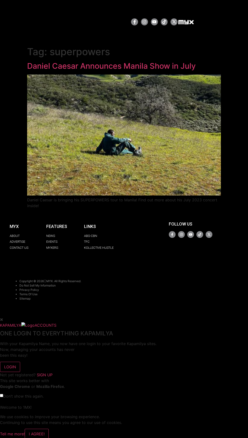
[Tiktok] (164, 21)
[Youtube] (154, 21)
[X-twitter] (174, 21)
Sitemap (25, 298)
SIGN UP (45, 374)
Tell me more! (12, 433)
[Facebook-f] (134, 21)
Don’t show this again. (23, 396)
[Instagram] (144, 21)
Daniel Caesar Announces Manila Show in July (111, 66)
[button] (111, 21)
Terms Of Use (28, 294)
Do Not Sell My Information (37, 285)
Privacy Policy (29, 290)
